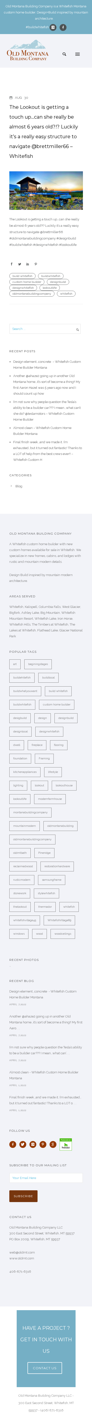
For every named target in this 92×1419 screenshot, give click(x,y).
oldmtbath (20, 852)
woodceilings (62, 933)
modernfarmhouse (50, 799)
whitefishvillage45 (24, 920)
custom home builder (27, 282)
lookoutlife (50, 287)
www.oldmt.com (21, 1258)
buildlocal (48, 677)
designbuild (58, 282)
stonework (19, 893)
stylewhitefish (46, 893)
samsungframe (51, 879)
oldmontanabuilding (60, 826)
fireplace (37, 745)
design (42, 718)
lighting (18, 785)
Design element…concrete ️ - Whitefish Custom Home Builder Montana (43, 994)
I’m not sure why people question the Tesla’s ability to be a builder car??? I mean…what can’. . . (45, 1050)
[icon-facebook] (63, 27)
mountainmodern (24, 826)
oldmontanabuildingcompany (32, 293)
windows (19, 933)
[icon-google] (54, 1144)
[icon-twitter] (24, 1144)
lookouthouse (64, 785)
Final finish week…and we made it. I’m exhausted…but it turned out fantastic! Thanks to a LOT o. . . (45, 1100)
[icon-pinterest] (44, 1144)
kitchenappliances (25, 772)
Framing (44, 758)
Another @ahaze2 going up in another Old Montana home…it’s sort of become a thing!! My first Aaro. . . (45, 1022)
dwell (16, 745)
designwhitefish (23, 287)
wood (39, 933)
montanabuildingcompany (30, 812)
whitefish (66, 293)
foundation (20, 758)
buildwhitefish (50, 276)
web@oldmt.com (22, 1252)
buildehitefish (22, 677)
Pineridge (44, 852)
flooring (59, 745)
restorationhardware (57, 866)
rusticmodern (21, 879)
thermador (45, 906)
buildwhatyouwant (25, 691)
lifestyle (53, 772)
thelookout (20, 906)
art (15, 664)
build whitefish (22, 276)
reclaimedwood (23, 866)
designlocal (20, 731)
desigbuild (20, 718)
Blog (18, 486)
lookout (39, 785)
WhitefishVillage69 (59, 920)
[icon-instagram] (54, 27)
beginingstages (38, 664)
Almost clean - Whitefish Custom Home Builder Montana (44, 1075)
